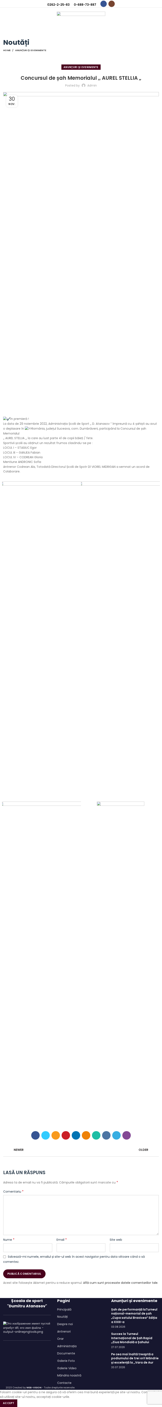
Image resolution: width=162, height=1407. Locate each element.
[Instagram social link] (111, 4)
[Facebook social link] (103, 4)
